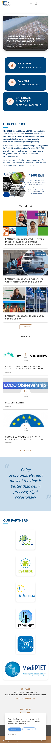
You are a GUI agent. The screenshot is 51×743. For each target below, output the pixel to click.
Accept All (14, 729)
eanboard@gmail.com (26, 698)
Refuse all (12, 734)
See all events (25, 450)
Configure (29, 729)
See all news (26, 327)
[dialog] (25, 726)
